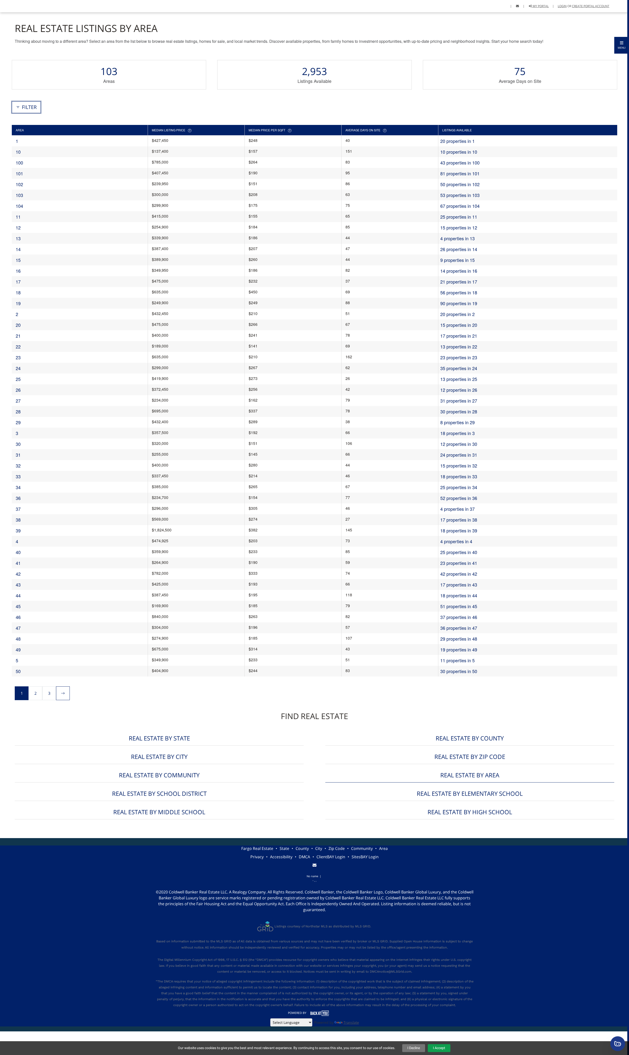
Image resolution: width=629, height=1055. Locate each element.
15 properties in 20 (458, 325)
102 (19, 184)
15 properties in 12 (458, 227)
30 (18, 444)
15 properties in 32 (458, 465)
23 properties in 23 (458, 357)
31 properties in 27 (458, 400)
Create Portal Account (590, 6)
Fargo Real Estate (257, 848)
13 (18, 238)
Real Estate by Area (469, 775)
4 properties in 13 (457, 238)
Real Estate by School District (159, 793)
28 (18, 411)
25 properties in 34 (458, 487)
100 (19, 162)
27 (18, 400)
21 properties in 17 (458, 281)
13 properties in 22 (458, 346)
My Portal (540, 6)
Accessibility (281, 856)
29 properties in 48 (458, 638)
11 (18, 216)
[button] (621, 45)
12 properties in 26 (458, 390)
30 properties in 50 (458, 671)
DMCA (304, 856)
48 (18, 638)
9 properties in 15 (457, 260)
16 (18, 271)
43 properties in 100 (460, 162)
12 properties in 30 (458, 444)
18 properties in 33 (458, 476)
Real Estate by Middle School (159, 812)
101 (19, 173)
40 (18, 552)
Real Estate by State (159, 738)
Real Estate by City (159, 757)
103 (19, 195)
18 (18, 292)
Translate (351, 1022)
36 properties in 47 (458, 628)
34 (18, 487)
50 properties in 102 (460, 184)
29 (18, 422)
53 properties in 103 (460, 195)
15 (18, 260)
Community (362, 848)
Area (383, 848)
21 (18, 335)
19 (18, 303)
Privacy (257, 856)
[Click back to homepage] (10, 5)
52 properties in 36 (458, 498)
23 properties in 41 (458, 563)
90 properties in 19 (458, 303)
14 (18, 249)
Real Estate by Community (159, 775)
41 (18, 563)
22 (18, 346)
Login (562, 6)
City (318, 848)
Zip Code (337, 848)
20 (18, 325)
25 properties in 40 (458, 552)
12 (18, 227)
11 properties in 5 (457, 660)
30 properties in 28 (458, 411)
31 (18, 455)
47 (18, 628)
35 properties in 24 (458, 368)
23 (18, 357)
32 (18, 465)
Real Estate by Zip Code (469, 757)
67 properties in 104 (460, 206)
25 (18, 379)
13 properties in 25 (458, 379)
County (302, 848)
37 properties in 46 (458, 617)
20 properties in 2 (457, 314)
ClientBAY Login (330, 856)
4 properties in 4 (456, 541)
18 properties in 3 (457, 433)
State (284, 848)
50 (18, 671)
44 (18, 595)
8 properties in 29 (457, 422)
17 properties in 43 (458, 584)
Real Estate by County (470, 738)
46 (18, 617)
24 (18, 368)
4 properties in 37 (457, 509)
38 (18, 519)
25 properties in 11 (458, 216)
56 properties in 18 (458, 292)
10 (18, 152)
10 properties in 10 (458, 152)
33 (18, 476)
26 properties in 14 (458, 249)
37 (18, 509)
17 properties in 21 (458, 335)
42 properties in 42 (458, 574)
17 (18, 281)
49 (18, 649)
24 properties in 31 (458, 455)
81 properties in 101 (460, 173)
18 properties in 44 (458, 595)
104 (19, 206)
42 (18, 574)
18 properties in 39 (458, 530)
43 (18, 584)
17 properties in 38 (458, 519)
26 (18, 390)
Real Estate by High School (470, 812)
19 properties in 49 (458, 649)
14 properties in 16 (458, 271)
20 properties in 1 (457, 141)
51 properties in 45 (458, 606)
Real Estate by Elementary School (470, 793)
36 (18, 498)
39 (18, 530)
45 (18, 606)
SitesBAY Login (365, 856)
